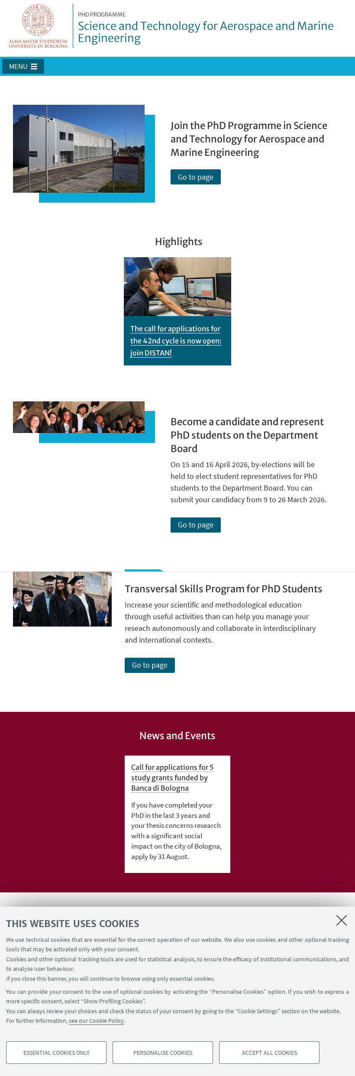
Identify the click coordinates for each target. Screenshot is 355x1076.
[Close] (342, 920)
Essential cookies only (56, 1053)
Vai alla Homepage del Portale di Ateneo (38, 25)
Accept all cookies (269, 1053)
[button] (23, 66)
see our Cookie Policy (96, 1020)
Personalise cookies (162, 1053)
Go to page (195, 177)
